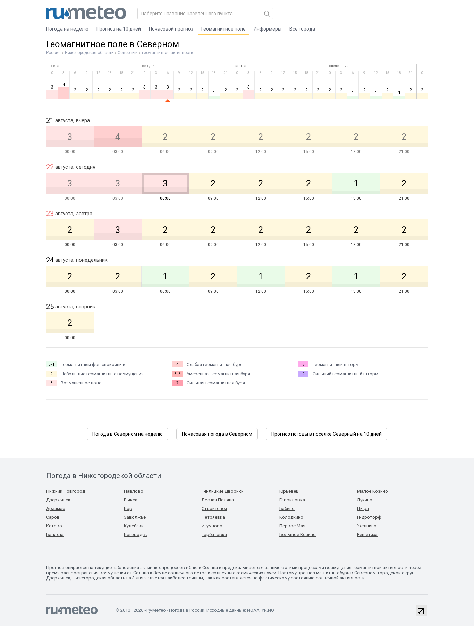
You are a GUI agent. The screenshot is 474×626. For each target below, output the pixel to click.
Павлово (133, 491)
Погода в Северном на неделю (127, 434)
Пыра (363, 508)
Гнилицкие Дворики (223, 491)
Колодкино (291, 517)
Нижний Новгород (65, 491)
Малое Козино (372, 491)
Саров (53, 517)
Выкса (130, 499)
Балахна (55, 534)
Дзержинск (58, 499)
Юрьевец (288, 491)
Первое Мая (292, 525)
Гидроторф (369, 517)
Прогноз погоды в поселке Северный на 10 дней (326, 434)
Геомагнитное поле (223, 29)
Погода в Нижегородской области (103, 475)
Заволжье (135, 517)
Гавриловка (292, 499)
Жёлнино (366, 525)
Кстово (54, 525)
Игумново (212, 525)
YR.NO (268, 610)
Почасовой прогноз (171, 29)
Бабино (287, 508)
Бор (128, 508)
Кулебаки (134, 525)
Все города (302, 29)
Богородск (135, 534)
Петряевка (213, 517)
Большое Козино (297, 534)
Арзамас (55, 508)
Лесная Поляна (218, 499)
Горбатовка (214, 534)
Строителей (214, 508)
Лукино (364, 499)
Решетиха (367, 534)
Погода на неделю (67, 29)
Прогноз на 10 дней (118, 29)
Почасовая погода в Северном (217, 434)
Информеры (267, 29)
